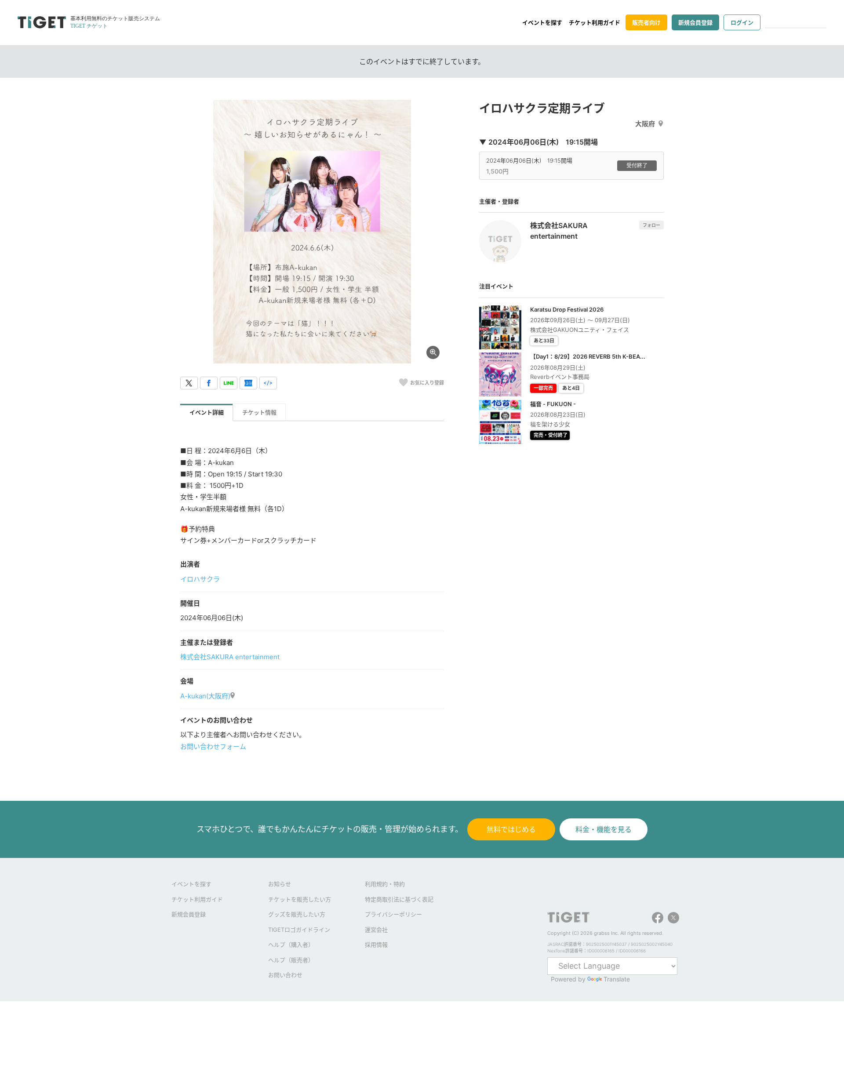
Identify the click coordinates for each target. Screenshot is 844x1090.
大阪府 (645, 124)
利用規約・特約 (385, 883)
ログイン (742, 22)
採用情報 (376, 944)
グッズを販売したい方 (296, 914)
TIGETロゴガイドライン (299, 929)
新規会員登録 (695, 22)
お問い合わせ (285, 974)
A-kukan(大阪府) (205, 696)
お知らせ (279, 883)
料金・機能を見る (603, 829)
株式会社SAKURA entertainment (230, 657)
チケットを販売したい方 (299, 899)
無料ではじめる (511, 829)
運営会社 (376, 929)
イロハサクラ (200, 579)
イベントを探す (542, 22)
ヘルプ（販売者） (291, 959)
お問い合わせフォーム (213, 746)
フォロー (651, 225)
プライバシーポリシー (393, 914)
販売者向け (646, 22)
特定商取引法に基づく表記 (399, 899)
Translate (617, 979)
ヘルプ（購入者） (291, 944)
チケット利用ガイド (594, 22)
